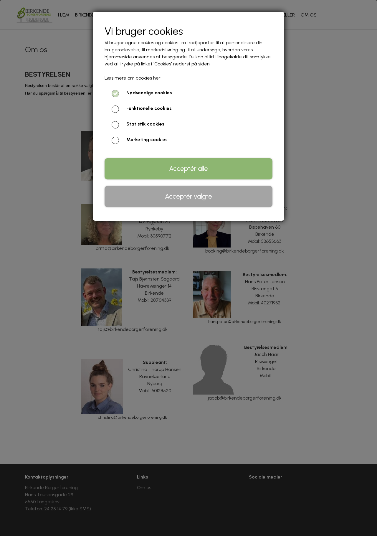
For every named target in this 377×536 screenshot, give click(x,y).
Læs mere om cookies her (133, 78)
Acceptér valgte (188, 196)
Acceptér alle (188, 169)
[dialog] (188, 268)
